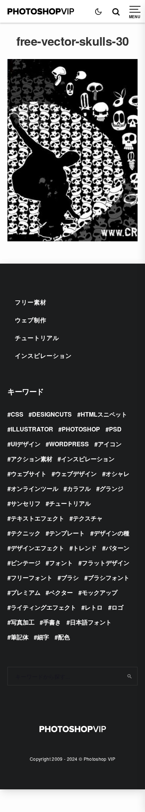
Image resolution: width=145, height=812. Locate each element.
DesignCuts (52, 414)
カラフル (79, 488)
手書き (52, 622)
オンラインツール (34, 488)
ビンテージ (26, 562)
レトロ (94, 607)
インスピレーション (43, 355)
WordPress (69, 444)
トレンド (85, 548)
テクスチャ (88, 518)
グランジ (111, 488)
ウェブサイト (28, 473)
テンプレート (67, 533)
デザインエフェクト (37, 548)
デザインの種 (111, 533)
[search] (129, 676)
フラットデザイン (105, 562)
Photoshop (81, 429)
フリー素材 (30, 302)
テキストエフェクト (37, 518)
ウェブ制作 (30, 320)
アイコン (110, 444)
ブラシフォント (108, 577)
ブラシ (70, 577)
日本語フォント (91, 622)
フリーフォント (31, 577)
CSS (17, 414)
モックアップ (99, 592)
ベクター (61, 592)
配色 (64, 637)
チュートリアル (37, 337)
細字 (43, 637)
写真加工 (23, 622)
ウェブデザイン (76, 473)
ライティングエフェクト (43, 607)
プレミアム (26, 592)
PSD (115, 429)
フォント (61, 562)
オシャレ (117, 473)
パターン (117, 548)
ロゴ (117, 607)
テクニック (26, 533)
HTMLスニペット (104, 414)
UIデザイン (26, 444)
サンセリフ (26, 503)
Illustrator (32, 429)
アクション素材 (31, 458)
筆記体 (20, 637)
